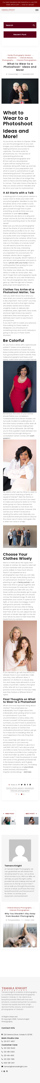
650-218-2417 (9, 1063)
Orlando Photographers (27, 60)
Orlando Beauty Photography (19, 908)
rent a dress (23, 213)
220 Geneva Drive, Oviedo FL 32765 (18, 1034)
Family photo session (15, 788)
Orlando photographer (20, 791)
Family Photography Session (19, 55)
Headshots (12, 58)
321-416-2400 (9, 1052)
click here (27, 772)
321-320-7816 (9, 1059)
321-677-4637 (9, 1041)
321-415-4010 (9, 1055)
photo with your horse (18, 263)
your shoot (28, 767)
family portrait (24, 582)
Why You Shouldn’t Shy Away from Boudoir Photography (20, 914)
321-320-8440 (9, 1048)
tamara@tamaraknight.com (15, 1066)
